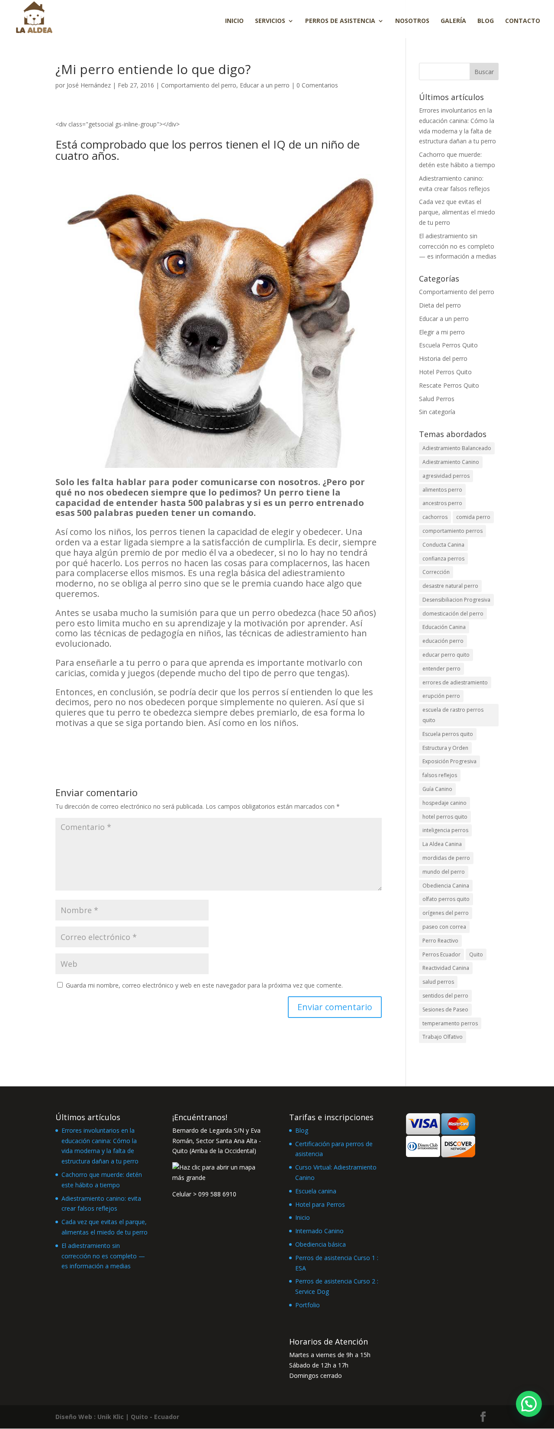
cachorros (435, 517)
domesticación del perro (452, 613)
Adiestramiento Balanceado (456, 448)
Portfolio (307, 1305)
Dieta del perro (440, 305)
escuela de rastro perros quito (452, 715)
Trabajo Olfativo (442, 1036)
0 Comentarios (317, 85)
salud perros (438, 981)
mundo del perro (443, 871)
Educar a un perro (265, 85)
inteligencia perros (445, 830)
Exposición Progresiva (449, 761)
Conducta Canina (443, 544)
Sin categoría (437, 412)
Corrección (436, 572)
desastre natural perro (450, 586)
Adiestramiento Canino (450, 462)
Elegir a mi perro (442, 332)
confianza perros (443, 558)
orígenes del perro (445, 913)
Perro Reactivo (440, 940)
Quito (476, 954)
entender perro (441, 668)
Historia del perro (443, 358)
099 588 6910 (217, 1194)
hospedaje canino (444, 803)
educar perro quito (446, 654)
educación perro (443, 641)
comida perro (473, 517)
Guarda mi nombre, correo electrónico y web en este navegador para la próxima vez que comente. (204, 985)
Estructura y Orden (445, 748)
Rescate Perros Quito (449, 385)
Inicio (234, 21)
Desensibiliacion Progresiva (456, 599)
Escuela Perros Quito (448, 345)
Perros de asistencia (340, 21)
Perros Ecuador (441, 954)
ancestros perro (442, 503)
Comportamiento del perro (198, 85)
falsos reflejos (439, 775)
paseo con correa (444, 926)
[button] (529, 1404)
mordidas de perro (446, 858)
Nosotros (412, 21)
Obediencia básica (320, 1244)
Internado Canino (319, 1231)
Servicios (270, 21)
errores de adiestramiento (455, 682)
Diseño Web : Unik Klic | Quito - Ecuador (117, 1417)
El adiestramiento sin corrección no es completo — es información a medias (457, 246)
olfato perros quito (446, 899)
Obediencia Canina (445, 885)
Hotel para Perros (320, 1204)
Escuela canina (315, 1191)
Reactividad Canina (445, 968)
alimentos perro (442, 489)
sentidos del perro (445, 995)
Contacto (522, 21)
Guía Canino (437, 789)
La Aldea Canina (442, 844)
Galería (453, 21)
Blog (485, 21)
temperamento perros (450, 1023)
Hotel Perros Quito (445, 372)
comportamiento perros (452, 531)
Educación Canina (444, 627)
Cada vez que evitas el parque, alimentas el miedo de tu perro (457, 212)
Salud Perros (436, 399)
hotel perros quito (444, 816)
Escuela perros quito (447, 734)
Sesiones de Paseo (445, 1009)
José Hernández (89, 85)
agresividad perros (446, 476)
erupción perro (441, 696)
